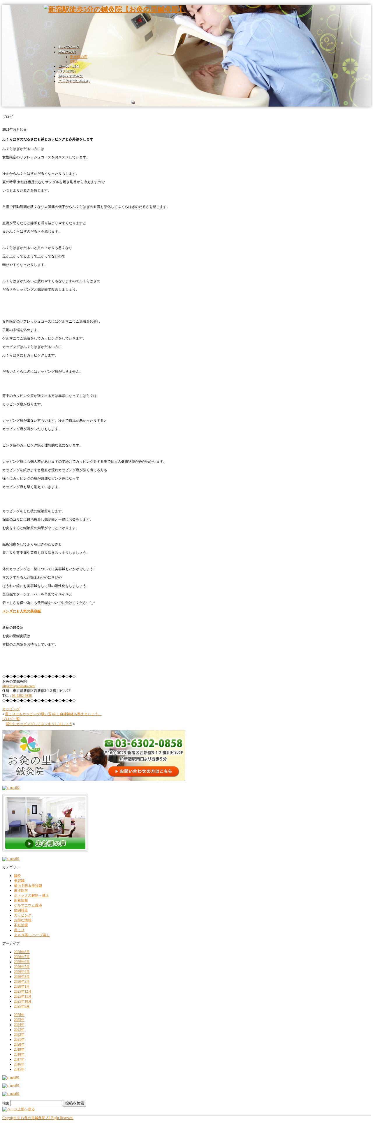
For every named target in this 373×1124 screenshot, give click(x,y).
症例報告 (21, 910)
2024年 (19, 1025)
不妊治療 (21, 925)
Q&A (74, 61)
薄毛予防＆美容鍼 (28, 885)
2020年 (19, 1044)
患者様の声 (78, 57)
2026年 (19, 1015)
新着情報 (21, 900)
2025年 (19, 1020)
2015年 (19, 1069)
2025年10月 (22, 1001)
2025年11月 (22, 996)
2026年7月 (22, 957)
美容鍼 (19, 881)
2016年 (19, 1064)
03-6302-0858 (22, 696)
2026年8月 (22, 952)
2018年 (19, 1054)
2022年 (19, 1035)
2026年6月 (22, 962)
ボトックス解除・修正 (31, 895)
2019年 (19, 1049)
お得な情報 (22, 920)
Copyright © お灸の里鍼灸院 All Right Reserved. (37, 1118)
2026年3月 (22, 977)
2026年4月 (22, 972)
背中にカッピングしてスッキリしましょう (39, 724)
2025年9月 (22, 1006)
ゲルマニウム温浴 (28, 905)
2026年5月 (22, 967)
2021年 (19, 1040)
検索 (5, 1103)
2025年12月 (22, 991)
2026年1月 (22, 987)
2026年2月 (22, 982)
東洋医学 (21, 890)
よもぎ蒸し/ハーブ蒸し (32, 935)
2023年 (19, 1030)
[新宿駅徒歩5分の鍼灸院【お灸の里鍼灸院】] (115, 9)
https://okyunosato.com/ (18, 686)
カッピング (11, 709)
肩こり (19, 930)
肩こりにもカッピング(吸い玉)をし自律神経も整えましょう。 (53, 714)
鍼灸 (17, 876)
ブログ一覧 (11, 719)
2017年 (19, 1059)
